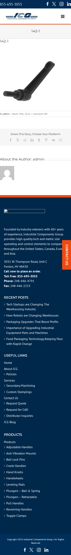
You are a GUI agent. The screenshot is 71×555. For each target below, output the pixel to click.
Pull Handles (15, 503)
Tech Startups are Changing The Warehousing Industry (27, 306)
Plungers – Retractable (21, 497)
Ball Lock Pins (15, 459)
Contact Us (11, 398)
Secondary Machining (20, 385)
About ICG (11, 369)
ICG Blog (10, 422)
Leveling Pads (15, 484)
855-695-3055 (11, 4)
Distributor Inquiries (19, 416)
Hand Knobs (14, 472)
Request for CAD (17, 410)
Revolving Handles (19, 509)
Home (8, 363)
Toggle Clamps (16, 516)
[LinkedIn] (69, 4)
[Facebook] (47, 4)
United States (34, 249)
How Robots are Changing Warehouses (32, 315)
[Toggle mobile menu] (63, 14)
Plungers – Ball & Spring (23, 491)
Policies (11, 374)
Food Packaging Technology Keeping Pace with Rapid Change (34, 341)
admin (6, 113)
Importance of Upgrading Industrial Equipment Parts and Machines (30, 330)
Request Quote (16, 403)
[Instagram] (62, 4)
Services (9, 380)
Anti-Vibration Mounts (21, 453)
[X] (54, 4)
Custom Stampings (19, 392)
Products (10, 442)
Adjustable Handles (19, 447)
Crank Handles (16, 466)
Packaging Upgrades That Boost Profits (32, 322)
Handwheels (14, 478)
